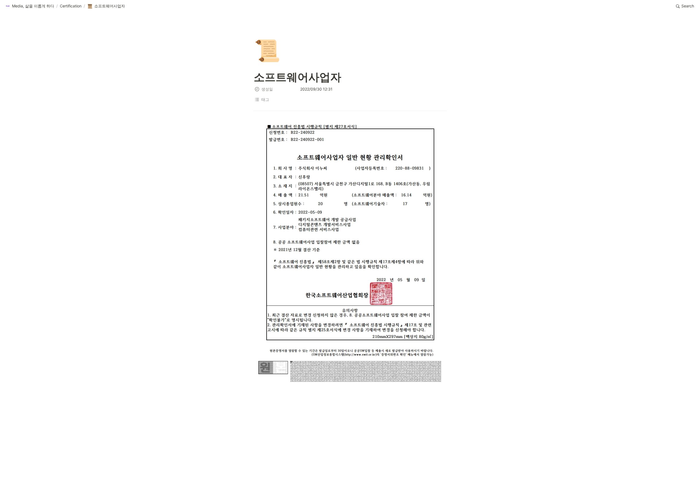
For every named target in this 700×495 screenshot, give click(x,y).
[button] (29, 6)
